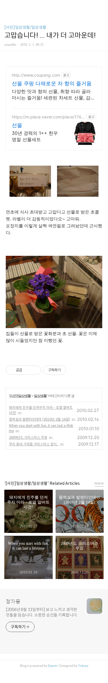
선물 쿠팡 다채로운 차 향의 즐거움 (52, 83)
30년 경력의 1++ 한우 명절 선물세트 (35, 136)
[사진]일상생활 (20, 395)
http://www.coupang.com (36, 75)
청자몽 (13, 602)
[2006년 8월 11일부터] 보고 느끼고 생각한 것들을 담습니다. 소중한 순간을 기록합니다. (42, 612)
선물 (17, 125)
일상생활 (40, 395)
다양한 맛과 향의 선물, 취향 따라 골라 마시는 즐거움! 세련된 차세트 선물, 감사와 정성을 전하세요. (53, 94)
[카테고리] (7, 6)
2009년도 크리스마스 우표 (28, 437)
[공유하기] (27, 370)
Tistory (83, 666)
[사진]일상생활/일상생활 (25, 27)
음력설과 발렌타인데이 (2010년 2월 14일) (39, 419)
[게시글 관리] (34, 370)
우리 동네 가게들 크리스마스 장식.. (33, 444)
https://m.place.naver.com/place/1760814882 (48, 116)
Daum (52, 666)
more (99, 483)
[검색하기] (101, 6)
